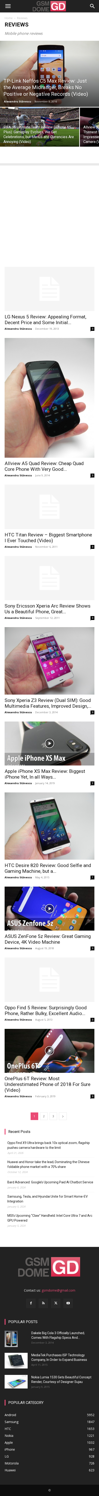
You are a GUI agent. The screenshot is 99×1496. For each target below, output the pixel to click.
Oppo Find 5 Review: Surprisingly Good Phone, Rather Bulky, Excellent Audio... (46, 1010)
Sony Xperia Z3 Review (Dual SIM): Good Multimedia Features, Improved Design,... (48, 703)
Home (9, 18)
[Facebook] (30, 1303)
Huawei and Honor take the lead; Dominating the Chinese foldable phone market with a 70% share (48, 1164)
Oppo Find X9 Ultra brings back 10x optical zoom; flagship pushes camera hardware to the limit (48, 1145)
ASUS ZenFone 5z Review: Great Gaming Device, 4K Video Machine (48, 939)
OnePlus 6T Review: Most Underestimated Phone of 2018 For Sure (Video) (47, 1084)
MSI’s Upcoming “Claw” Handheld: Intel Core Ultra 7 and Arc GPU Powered (49, 1218)
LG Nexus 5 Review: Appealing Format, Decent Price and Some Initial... (45, 319)
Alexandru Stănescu (17, 101)
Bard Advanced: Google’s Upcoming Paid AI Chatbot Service (50, 1182)
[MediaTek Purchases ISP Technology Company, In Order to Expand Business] (16, 1361)
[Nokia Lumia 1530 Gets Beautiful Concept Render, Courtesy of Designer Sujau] (16, 1382)
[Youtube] (68, 1303)
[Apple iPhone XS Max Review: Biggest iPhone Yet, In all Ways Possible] (49, 743)
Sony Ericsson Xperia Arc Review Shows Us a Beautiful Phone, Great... (47, 608)
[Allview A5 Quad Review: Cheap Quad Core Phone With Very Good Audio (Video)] (49, 398)
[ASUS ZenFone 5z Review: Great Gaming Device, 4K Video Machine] (49, 909)
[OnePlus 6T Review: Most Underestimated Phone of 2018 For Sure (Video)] (49, 1051)
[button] (7, 6)
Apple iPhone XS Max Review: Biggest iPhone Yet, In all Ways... (45, 774)
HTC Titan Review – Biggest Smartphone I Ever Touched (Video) (48, 537)
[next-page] (63, 1116)
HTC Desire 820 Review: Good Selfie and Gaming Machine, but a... (48, 868)
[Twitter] (55, 1303)
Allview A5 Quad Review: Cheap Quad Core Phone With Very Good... (44, 466)
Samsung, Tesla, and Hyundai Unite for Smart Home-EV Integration (47, 1199)
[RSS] (43, 1303)
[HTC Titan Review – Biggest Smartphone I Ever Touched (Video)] (49, 507)
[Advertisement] (49, 215)
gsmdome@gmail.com (58, 1290)
